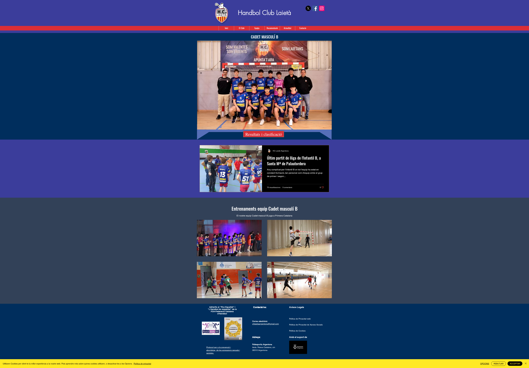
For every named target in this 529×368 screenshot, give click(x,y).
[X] (308, 8)
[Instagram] (321, 8)
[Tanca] (525, 363)
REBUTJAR (499, 363)
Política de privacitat (142, 363)
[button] (256, 28)
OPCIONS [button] (484, 363)
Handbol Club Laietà (264, 13)
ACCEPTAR (515, 363)
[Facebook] (315, 8)
